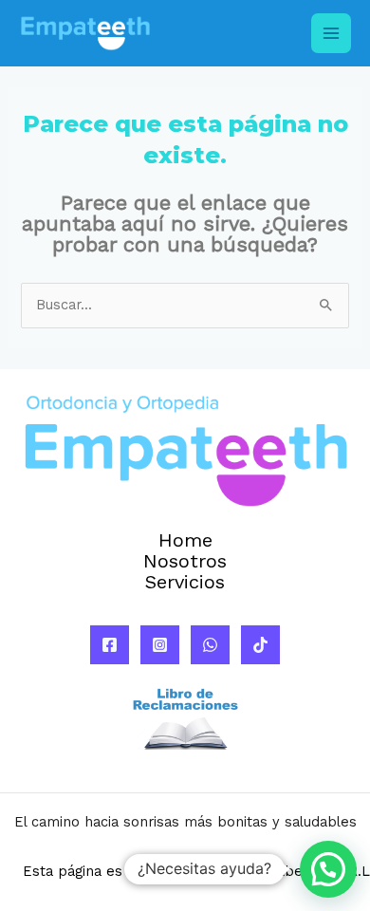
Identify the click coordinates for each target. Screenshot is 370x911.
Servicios (185, 582)
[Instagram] (159, 644)
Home (185, 540)
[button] (328, 869)
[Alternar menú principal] (331, 33)
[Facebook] (109, 644)
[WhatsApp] (210, 644)
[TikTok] (260, 644)
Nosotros (185, 561)
